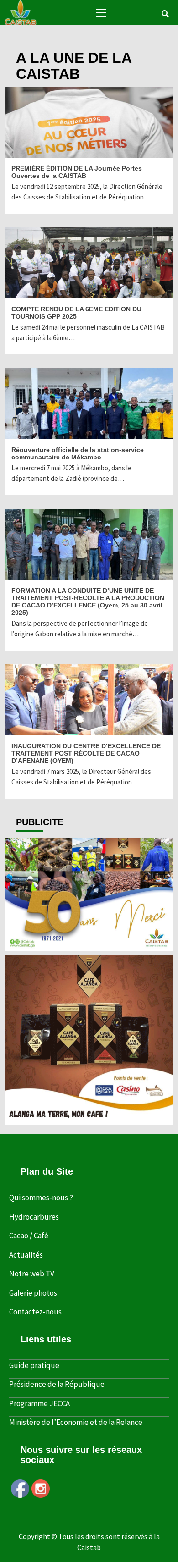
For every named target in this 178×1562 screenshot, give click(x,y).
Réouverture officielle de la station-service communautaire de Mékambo (77, 453)
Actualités (26, 1255)
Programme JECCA (39, 1403)
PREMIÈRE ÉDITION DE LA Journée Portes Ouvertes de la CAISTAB (76, 172)
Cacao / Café (28, 1236)
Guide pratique (34, 1365)
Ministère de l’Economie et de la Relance (75, 1422)
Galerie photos (33, 1293)
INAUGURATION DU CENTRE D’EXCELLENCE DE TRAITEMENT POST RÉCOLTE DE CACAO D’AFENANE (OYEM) (86, 753)
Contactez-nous (35, 1312)
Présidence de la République (57, 1384)
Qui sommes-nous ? (41, 1197)
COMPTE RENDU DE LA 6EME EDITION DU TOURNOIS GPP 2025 (76, 312)
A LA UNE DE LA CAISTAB (12, 150)
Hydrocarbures (34, 1217)
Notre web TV (31, 1274)
